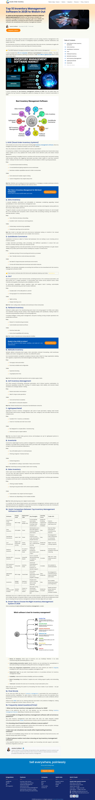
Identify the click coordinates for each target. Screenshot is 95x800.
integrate (56, 667)
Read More (54, 50)
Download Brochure (51, 343)
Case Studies (44, 786)
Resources (76, 1)
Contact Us (86, 1)
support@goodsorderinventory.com (80, 792)
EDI (6, 784)
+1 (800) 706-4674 (81, 789)
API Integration (9, 786)
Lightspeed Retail (71, 60)
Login (57, 786)
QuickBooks (8, 781)
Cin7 (68, 51)
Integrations (69, 1)
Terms (54, 799)
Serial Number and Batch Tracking (28, 789)
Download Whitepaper (50, 192)
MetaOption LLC (39, 799)
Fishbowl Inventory (72, 54)
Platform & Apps (51, 1)
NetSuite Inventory (72, 56)
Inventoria (69, 63)
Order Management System (27, 783)
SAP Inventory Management (74, 58)
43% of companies (22, 53)
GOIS (15, 700)
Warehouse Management (26, 784)
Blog (42, 783)
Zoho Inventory (71, 47)
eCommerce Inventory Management (29, 787)
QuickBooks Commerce (73, 49)
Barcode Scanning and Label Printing (28, 790)
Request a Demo (13, 30)
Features (57, 1)
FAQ (42, 784)
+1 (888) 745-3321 (80, 788)
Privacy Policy (60, 799)
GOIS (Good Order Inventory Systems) (74, 44)
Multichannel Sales (24, 786)
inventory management (32, 693)
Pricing (82, 1)
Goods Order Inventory (16, 2)
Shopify (22, 720)
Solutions (63, 1)
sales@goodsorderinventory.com (80, 791)
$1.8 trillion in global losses (45, 54)
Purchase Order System (25, 781)
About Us (43, 781)
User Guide (58, 783)
